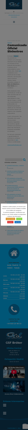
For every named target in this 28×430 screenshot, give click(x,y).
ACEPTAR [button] (19, 219)
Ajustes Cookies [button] (10, 219)
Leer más (17, 222)
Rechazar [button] (10, 222)
